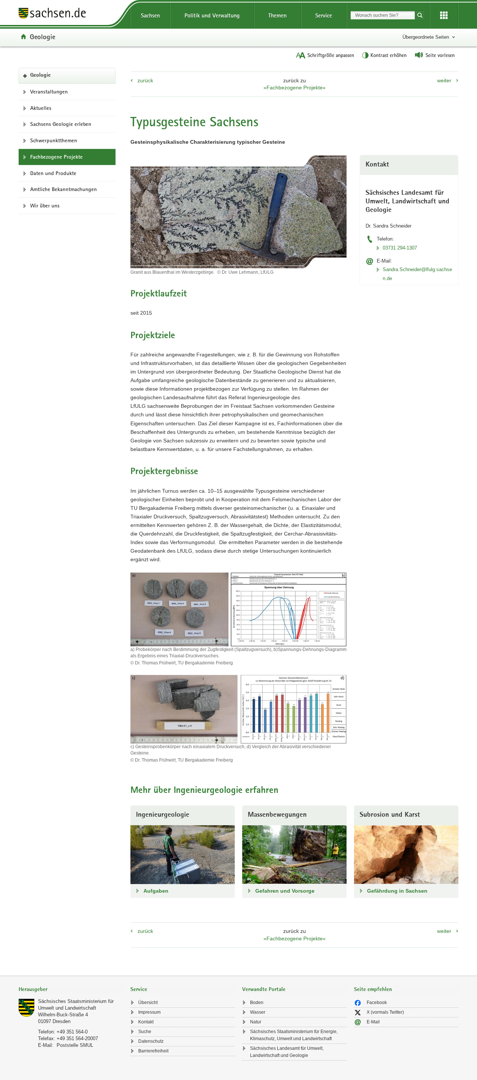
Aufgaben (155, 891)
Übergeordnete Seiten (425, 37)
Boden (256, 1002)
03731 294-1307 (400, 248)
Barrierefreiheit (153, 1051)
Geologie (42, 36)
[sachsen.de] (71, 14)
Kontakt (146, 1022)
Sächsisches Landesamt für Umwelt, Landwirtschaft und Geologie (286, 1052)
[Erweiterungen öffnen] (443, 16)
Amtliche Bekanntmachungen (63, 189)
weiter (444, 80)
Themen (277, 15)
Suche (144, 1031)
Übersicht (148, 1002)
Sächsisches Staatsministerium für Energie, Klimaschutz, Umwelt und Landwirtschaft (294, 1035)
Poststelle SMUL (75, 1045)
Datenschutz (151, 1041)
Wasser (257, 1012)
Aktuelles (40, 108)
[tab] (71, 990)
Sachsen (150, 15)
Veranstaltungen (49, 91)
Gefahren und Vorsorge (285, 891)
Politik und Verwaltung (212, 15)
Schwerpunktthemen (53, 140)
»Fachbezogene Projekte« (294, 87)
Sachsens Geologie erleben (60, 124)
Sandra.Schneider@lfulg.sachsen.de (417, 274)
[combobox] (382, 15)
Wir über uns (45, 205)
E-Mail (373, 1022)
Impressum (149, 1012)
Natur (255, 1022)
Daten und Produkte (53, 173)
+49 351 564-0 (72, 1032)
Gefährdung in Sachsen (397, 891)
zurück (145, 80)
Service (323, 15)
